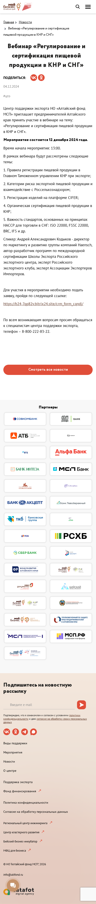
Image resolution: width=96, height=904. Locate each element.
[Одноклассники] (41, 76)
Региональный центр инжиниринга (25, 823)
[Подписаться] (81, 704)
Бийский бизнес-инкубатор (20, 841)
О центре (9, 771)
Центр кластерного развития (21, 832)
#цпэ (6, 96)
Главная (8, 22)
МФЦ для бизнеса (14, 850)
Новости (25, 22)
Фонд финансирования (19, 791)
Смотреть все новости (48, 369)
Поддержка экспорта (18, 782)
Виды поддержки (15, 743)
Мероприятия (12, 752)
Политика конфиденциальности (25, 803)
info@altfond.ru (13, 875)
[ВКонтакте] (33, 76)
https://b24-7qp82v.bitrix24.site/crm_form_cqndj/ (43, 303)
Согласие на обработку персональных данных (35, 812)
